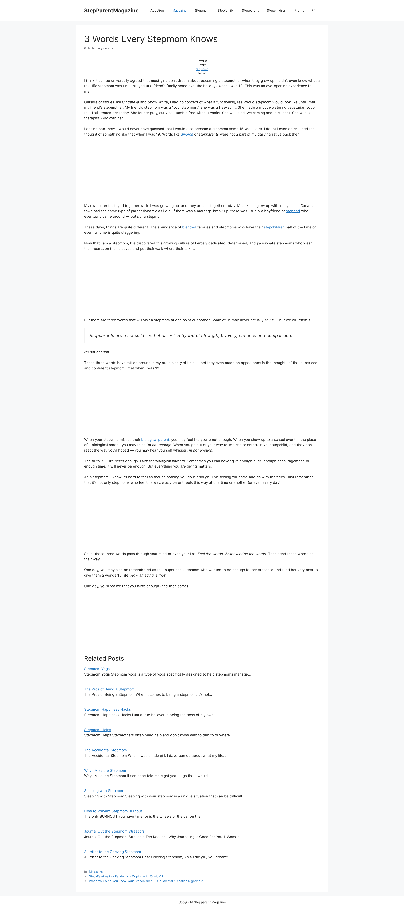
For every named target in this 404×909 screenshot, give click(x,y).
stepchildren (274, 227)
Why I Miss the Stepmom (105, 770)
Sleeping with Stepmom (104, 791)
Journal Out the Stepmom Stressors (114, 831)
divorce (187, 134)
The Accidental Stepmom (105, 750)
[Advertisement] (202, 172)
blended (189, 227)
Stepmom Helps (97, 730)
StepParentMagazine (111, 10)
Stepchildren (276, 10)
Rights (299, 10)
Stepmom (202, 10)
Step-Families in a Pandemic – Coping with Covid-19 (126, 876)
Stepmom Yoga (97, 669)
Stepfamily (226, 10)
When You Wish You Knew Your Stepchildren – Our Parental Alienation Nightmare (146, 881)
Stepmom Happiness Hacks (107, 709)
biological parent (155, 439)
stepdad (293, 211)
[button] (314, 10)
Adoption (157, 10)
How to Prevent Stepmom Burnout (113, 811)
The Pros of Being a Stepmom (109, 689)
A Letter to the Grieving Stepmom (112, 852)
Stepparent (250, 10)
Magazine (179, 10)
